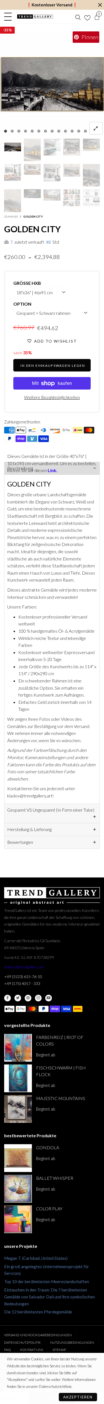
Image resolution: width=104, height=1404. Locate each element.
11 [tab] (72, 131)
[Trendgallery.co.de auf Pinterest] (28, 998)
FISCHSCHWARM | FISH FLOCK (61, 1071)
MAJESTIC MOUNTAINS (60, 1098)
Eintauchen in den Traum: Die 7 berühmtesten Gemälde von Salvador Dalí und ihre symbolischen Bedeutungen (49, 1296)
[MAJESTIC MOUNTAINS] (18, 1109)
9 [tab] (58, 131)
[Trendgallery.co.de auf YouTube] (48, 998)
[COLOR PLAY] (18, 1219)
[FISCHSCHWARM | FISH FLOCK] (18, 1078)
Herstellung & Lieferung (29, 829)
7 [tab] (45, 131)
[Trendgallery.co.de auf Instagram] (38, 998)
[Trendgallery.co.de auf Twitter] (17, 998)
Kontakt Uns (31, 1350)
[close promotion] (100, 5)
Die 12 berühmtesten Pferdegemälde (38, 1311)
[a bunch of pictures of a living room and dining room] (71, 197)
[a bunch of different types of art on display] (91, 197)
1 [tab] (5, 131)
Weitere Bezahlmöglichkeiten (52, 397)
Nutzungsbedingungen (72, 1342)
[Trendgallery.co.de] (35, 16)
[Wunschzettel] (87, 17)
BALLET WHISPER (54, 1178)
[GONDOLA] (18, 1158)
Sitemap (59, 1350)
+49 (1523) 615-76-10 (23, 976)
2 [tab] (12, 131)
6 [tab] (38, 131)
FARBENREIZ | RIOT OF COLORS (59, 1040)
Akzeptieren (78, 1397)
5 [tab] (32, 131)
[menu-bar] (9, 17)
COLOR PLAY (49, 1208)
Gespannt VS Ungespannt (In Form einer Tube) (50, 809)
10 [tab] (65, 131)
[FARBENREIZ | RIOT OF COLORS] (18, 1048)
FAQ (7, 1350)
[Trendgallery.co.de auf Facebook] (7, 998)
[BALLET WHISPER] (18, 1189)
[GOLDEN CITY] (52, 84)
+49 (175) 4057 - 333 (22, 983)
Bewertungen (20, 842)
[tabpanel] (52, 84)
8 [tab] (52, 131)
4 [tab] (25, 131)
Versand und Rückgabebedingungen (38, 1335)
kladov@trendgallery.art (24, 966)
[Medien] (96, 128)
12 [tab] (78, 131)
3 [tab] (18, 131)
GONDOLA (47, 1147)
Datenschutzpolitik (22, 1342)
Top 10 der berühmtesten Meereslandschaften (46, 1281)
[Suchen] (78, 16)
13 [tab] (85, 131)
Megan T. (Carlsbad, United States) (36, 1258)
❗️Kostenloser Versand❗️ (52, 4)
